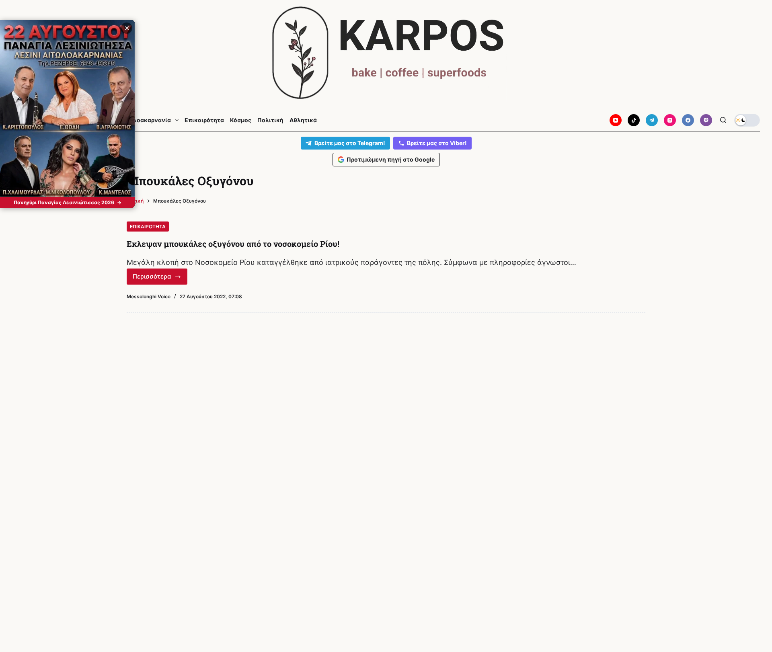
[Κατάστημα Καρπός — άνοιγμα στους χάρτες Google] (386, 53)
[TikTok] (634, 120)
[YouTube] (616, 120)
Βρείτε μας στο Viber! (437, 142)
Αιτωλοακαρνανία (145, 120)
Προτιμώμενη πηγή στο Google (391, 159)
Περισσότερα (160, 279)
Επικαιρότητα (204, 120)
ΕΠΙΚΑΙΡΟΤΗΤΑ (148, 226)
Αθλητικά (303, 120)
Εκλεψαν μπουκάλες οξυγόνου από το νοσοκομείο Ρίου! (233, 243)
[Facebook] (688, 120)
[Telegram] (652, 120)
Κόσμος (240, 120)
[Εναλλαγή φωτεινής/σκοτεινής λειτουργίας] (747, 120)
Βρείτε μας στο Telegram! (349, 142)
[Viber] (706, 120)
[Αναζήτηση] (723, 120)
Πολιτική (270, 120)
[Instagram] (670, 120)
